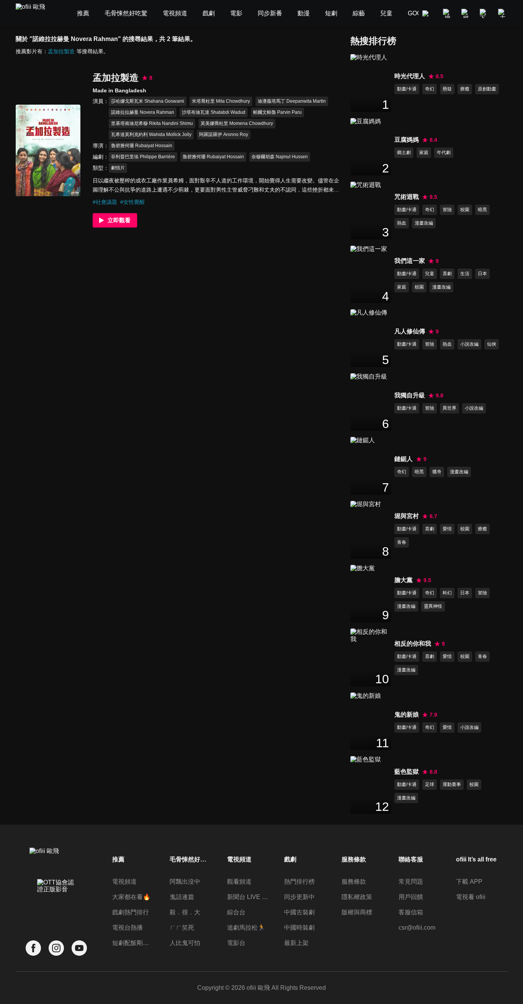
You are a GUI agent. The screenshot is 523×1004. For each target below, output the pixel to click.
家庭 (423, 152)
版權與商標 (357, 912)
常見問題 (411, 881)
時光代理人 (409, 76)
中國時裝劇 (299, 927)
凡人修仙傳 (409, 331)
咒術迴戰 (406, 197)
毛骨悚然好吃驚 (190, 859)
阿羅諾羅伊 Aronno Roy (223, 134)
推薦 (118, 859)
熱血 (401, 223)
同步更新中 (299, 897)
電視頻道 (124, 881)
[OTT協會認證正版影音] (56, 903)
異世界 (449, 408)
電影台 (236, 943)
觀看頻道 (239, 881)
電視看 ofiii (470, 897)
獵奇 (436, 471)
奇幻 (429, 89)
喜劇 (447, 273)
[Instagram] (56, 948)
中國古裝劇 (299, 912)
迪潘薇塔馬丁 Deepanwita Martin (292, 101)
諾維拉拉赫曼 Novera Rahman (142, 112)
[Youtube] (79, 948)
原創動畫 (487, 89)
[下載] (484, 13)
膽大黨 (403, 580)
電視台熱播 (127, 927)
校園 (464, 209)
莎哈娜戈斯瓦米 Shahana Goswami (147, 101)
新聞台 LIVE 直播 (247, 897)
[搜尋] (447, 13)
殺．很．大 (185, 912)
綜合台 (236, 912)
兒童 (429, 273)
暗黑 (482, 209)
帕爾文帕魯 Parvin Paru (277, 112)
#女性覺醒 (132, 202)
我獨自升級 (409, 395)
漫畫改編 (424, 223)
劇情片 (118, 168)
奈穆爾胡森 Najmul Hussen (280, 156)
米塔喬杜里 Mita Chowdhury (221, 101)
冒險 (447, 209)
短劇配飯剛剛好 (133, 943)
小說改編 (469, 344)
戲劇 (290, 859)
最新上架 (296, 943)
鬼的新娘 (406, 714)
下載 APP (469, 881)
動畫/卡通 (407, 89)
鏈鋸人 (403, 459)
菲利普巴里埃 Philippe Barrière (143, 156)
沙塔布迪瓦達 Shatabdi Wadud (213, 112)
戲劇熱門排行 (130, 912)
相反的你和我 (412, 643)
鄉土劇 (404, 152)
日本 (482, 273)
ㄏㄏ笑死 (182, 927)
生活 (464, 273)
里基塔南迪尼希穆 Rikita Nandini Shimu (152, 123)
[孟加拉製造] (48, 150)
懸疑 (447, 89)
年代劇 (444, 152)
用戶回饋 (411, 897)
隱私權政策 (357, 897)
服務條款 (354, 881)
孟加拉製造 (61, 51)
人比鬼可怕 (185, 943)
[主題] (502, 13)
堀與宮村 (406, 516)
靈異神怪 (433, 606)
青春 (401, 542)
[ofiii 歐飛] (35, 13)
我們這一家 (409, 261)
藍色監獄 (406, 771)
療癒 (464, 89)
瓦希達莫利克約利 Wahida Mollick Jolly (151, 134)
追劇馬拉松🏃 (246, 927)
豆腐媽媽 (406, 139)
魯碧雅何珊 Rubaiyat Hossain (141, 145)
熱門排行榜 (299, 881)
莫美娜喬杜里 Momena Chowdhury (237, 123)
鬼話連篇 (182, 897)
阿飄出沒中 (185, 881)
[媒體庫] (466, 13)
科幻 (447, 593)
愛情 (447, 529)
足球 (429, 784)
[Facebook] (33, 948)
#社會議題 (105, 202)
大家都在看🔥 (131, 897)
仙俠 (491, 344)
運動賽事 (452, 784)
